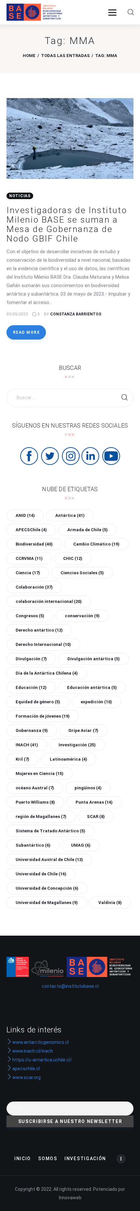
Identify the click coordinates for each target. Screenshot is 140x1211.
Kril (22, 759)
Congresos (30, 615)
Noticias (20, 196)
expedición (96, 701)
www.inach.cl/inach (32, 1051)
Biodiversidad (34, 544)
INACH (27, 744)
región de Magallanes (41, 816)
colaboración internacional (49, 601)
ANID (25, 515)
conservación (82, 615)
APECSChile (31, 529)
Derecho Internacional (43, 644)
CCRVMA (29, 558)
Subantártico (33, 845)
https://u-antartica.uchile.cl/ (41, 1059)
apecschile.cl (25, 1068)
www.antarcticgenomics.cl (40, 1042)
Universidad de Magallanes (47, 902)
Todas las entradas (65, 55)
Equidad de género (38, 701)
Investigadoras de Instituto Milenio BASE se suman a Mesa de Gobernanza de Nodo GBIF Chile (67, 224)
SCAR (96, 816)
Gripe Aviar (83, 730)
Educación (31, 687)
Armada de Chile (87, 529)
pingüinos (88, 787)
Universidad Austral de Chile (49, 859)
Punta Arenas (94, 802)
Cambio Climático (96, 544)
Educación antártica (92, 687)
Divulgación (31, 658)
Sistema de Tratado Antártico (50, 830)
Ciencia (28, 572)
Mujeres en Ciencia (39, 773)
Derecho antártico (39, 630)
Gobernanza (32, 730)
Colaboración (34, 587)
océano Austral (35, 787)
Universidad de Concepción (47, 888)
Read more (26, 332)
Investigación (77, 744)
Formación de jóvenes (43, 716)
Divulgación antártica (93, 658)
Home (29, 55)
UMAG (81, 845)
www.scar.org (26, 1077)
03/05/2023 (17, 314)
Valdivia (110, 902)
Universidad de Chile (41, 873)
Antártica (70, 515)
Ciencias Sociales (82, 572)
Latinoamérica (68, 759)
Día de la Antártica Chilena (47, 673)
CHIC (72, 558)
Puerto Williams (35, 802)
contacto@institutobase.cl (70, 986)
